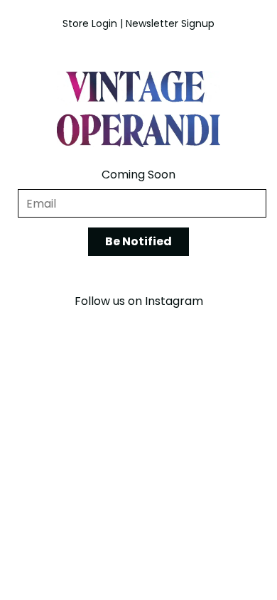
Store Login (90, 23)
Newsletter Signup (170, 23)
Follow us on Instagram (139, 301)
